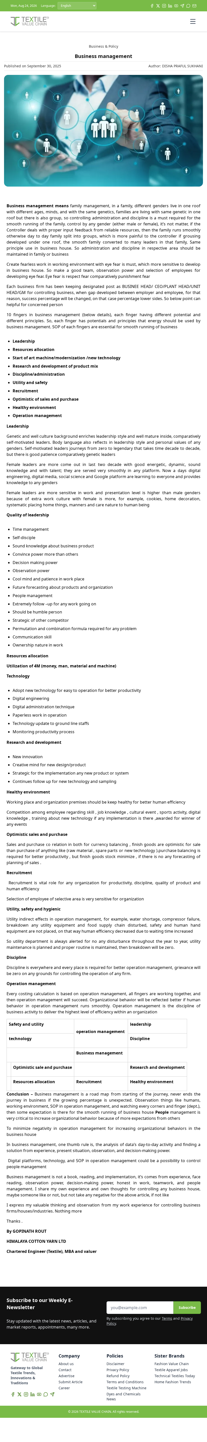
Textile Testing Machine (126, 1388)
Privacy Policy (118, 1369)
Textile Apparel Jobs (171, 1369)
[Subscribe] (194, 6)
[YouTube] (176, 6)
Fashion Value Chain (171, 1363)
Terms (167, 1318)
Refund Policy (118, 1375)
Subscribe (187, 1307)
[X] (158, 6)
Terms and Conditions (125, 1381)
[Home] (30, 21)
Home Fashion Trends (172, 1381)
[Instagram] (164, 6)
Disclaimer (115, 1363)
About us (66, 1363)
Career (64, 1388)
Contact (65, 1369)
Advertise (66, 1375)
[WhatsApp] (188, 6)
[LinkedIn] (170, 6)
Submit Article (71, 1381)
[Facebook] (152, 6)
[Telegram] (182, 6)
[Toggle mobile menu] (192, 21)
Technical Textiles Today (174, 1375)
